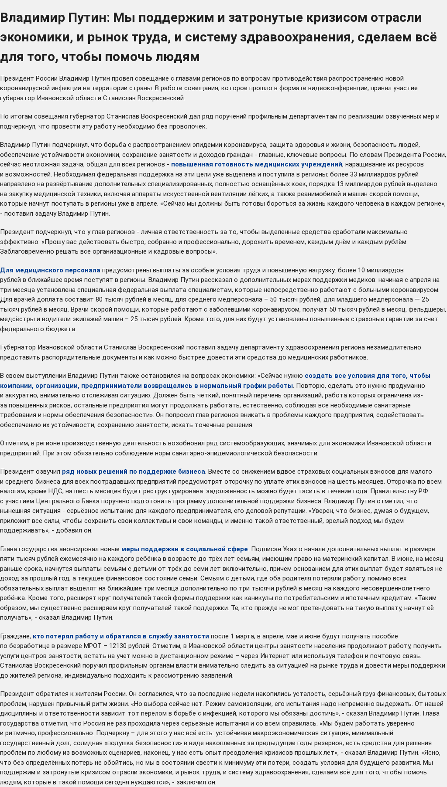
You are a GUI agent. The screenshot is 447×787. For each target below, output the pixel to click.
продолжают (367, 646)
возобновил (186, 443)
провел (122, 78)
